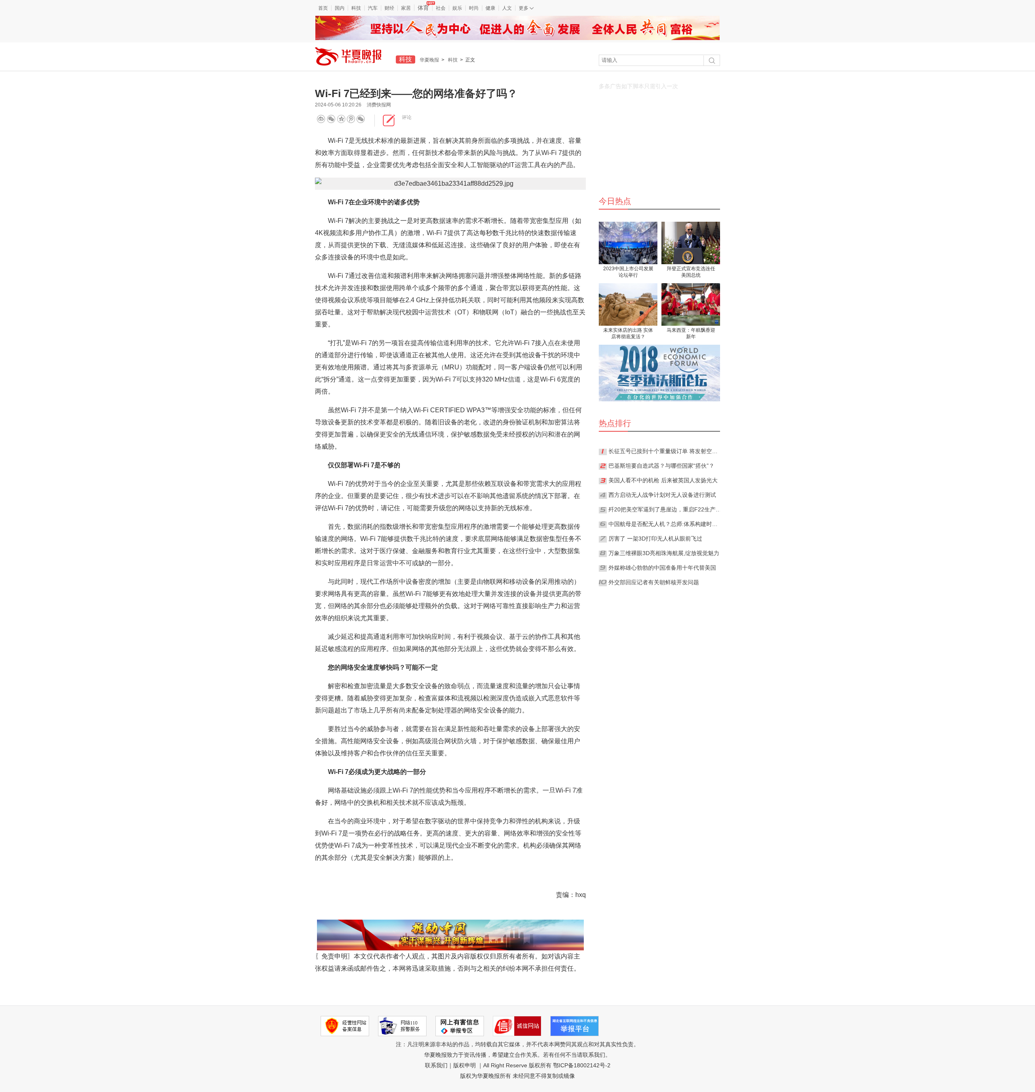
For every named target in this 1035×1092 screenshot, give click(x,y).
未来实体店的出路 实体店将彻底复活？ (628, 333)
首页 (323, 8)
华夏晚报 (429, 60)
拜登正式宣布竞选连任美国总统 (691, 272)
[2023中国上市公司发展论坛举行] (628, 243)
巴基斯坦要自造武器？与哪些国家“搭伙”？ (661, 465)
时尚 (474, 8)
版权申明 (464, 1065)
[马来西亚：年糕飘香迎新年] (690, 304)
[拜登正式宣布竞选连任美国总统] (690, 243)
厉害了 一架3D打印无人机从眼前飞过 (655, 538)
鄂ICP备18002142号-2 (581, 1065)
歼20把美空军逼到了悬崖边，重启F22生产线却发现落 (665, 509)
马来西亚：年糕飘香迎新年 (691, 333)
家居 (406, 8)
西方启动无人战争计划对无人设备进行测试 (662, 495)
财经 (389, 8)
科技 (356, 8)
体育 (423, 7)
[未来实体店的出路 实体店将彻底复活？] (628, 304)
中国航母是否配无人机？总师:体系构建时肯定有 (665, 524)
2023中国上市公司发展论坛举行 (628, 272)
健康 (490, 8)
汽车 (373, 8)
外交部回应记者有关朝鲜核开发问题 (653, 582)
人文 (507, 8)
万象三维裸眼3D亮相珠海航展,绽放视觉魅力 (663, 553)
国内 (339, 8)
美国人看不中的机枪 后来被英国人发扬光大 (663, 480)
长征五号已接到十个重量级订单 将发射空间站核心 (665, 451)
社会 (441, 8)
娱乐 (457, 8)
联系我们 (436, 1065)
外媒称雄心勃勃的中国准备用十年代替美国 (662, 567)
